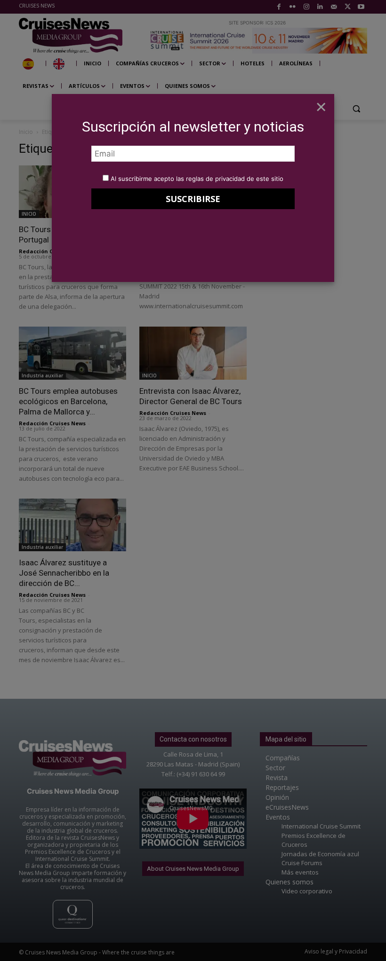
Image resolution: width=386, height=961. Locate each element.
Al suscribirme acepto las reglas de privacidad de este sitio (197, 178)
